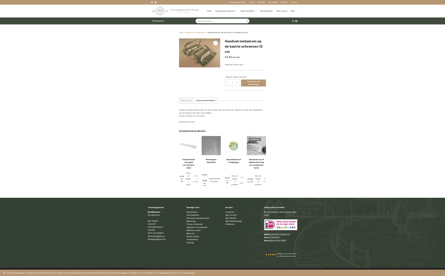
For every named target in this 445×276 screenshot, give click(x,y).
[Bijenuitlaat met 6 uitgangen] (233, 145)
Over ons (252, 2)
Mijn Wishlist (230, 218)
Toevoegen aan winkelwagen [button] (198, 179)
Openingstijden (273, 2)
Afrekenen (229, 224)
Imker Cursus (281, 11)
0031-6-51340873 (156, 233)
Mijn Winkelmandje (233, 221)
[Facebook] (152, 2)
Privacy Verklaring (194, 224)
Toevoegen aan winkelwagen (253, 82)
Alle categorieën (158, 21)
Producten (229, 212)
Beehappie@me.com (157, 239)
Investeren (294, 2)
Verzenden (284, 2)
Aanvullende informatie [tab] (205, 100)
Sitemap (190, 242)
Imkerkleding (192, 239)
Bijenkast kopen (193, 230)
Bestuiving (191, 221)
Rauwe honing (193, 236)
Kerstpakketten (266, 11)
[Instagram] (155, 2)
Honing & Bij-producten (225, 11)
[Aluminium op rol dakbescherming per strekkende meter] (256, 145)
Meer (293, 11)
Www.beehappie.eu (156, 236)
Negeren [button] (440, 273)
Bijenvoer (191, 233)
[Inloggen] (293, 21)
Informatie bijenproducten (237, 2)
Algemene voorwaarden (197, 227)
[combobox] (220, 21)
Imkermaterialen (247, 11)
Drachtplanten (193, 215)
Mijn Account (231, 215)
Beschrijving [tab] (186, 100)
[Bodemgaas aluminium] (211, 145)
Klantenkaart (261, 2)
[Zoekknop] (247, 21)
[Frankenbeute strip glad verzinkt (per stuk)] (188, 145)
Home (209, 11)
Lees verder (266, 180)
